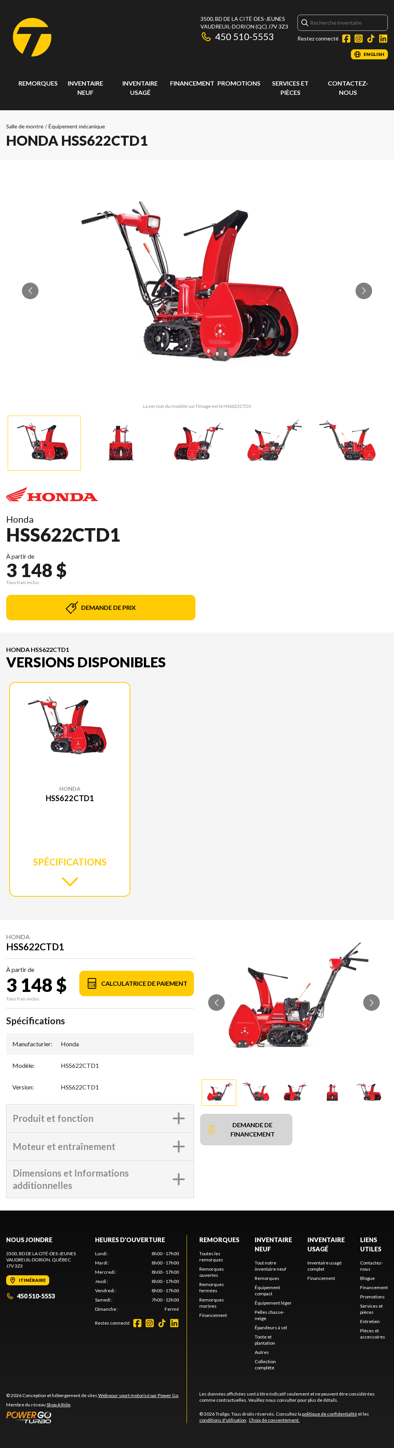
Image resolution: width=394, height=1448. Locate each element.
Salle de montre (24, 126)
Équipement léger (273, 1303)
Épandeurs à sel (271, 1327)
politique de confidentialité (329, 1414)
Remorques (38, 83)
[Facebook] (346, 38)
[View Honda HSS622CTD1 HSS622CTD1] (44, 443)
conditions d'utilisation (222, 1420)
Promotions (238, 83)
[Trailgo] (32, 37)
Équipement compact (267, 1290)
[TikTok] (371, 38)
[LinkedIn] (383, 38)
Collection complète (265, 1365)
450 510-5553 (244, 36)
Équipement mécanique (76, 126)
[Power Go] (92, 1417)
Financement (192, 83)
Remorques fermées (211, 1287)
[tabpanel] (137, 1281)
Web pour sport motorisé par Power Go (138, 1395)
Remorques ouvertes (211, 1272)
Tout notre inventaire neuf (270, 1266)
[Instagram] (358, 38)
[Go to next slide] (364, 291)
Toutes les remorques (211, 1257)
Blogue (367, 1278)
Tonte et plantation (265, 1340)
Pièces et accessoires (372, 1334)
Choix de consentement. (274, 1420)
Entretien (370, 1321)
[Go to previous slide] (30, 291)
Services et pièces (371, 1309)
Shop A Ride (58, 1405)
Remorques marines (211, 1303)
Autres (262, 1352)
